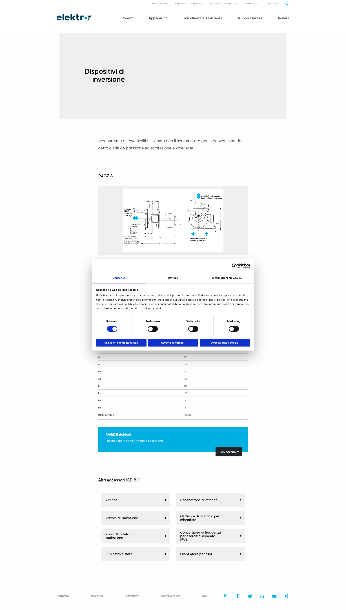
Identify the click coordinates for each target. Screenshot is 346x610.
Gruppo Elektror (249, 18)
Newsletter (159, 3)
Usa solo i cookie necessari (121, 343)
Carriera (282, 18)
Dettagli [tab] (173, 278)
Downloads (251, 3)
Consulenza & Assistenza (202, 18)
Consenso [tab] (119, 278)
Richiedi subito (228, 452)
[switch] (153, 329)
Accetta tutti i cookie (224, 343)
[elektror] (74, 17)
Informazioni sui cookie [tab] (227, 278)
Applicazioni (158, 18)
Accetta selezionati (173, 343)
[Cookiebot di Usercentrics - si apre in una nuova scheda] (234, 266)
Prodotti (128, 18)
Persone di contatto (188, 3)
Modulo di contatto (223, 3)
